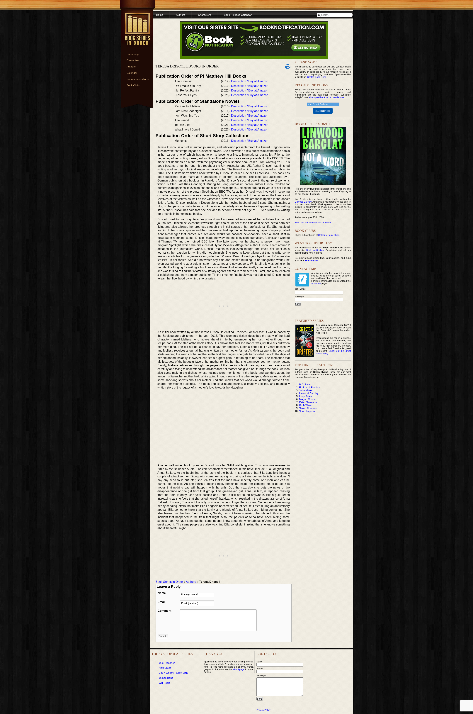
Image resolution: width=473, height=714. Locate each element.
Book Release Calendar (238, 14)
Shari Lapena (307, 411)
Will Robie (164, 682)
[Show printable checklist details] (288, 66)
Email (161, 601)
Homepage (133, 53)
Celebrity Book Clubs (328, 235)
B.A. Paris (305, 384)
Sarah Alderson (308, 408)
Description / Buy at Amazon (249, 81)
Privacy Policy (263, 710)
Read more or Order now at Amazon (313, 222)
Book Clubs (133, 85)
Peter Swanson (308, 402)
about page (238, 669)
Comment (164, 610)
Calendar (132, 72)
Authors (131, 66)
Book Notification (315, 250)
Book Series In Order (169, 581)
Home (159, 14)
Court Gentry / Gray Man (173, 672)
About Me (316, 283)
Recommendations (138, 79)
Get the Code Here (316, 77)
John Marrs (305, 390)
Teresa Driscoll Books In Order (187, 66)
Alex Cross (165, 667)
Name (162, 593)
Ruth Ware (305, 405)
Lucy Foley (305, 396)
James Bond (166, 677)
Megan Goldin (307, 399)
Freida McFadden (309, 387)
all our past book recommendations (326, 97)
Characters (133, 60)
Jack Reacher (167, 662)
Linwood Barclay (303, 202)
